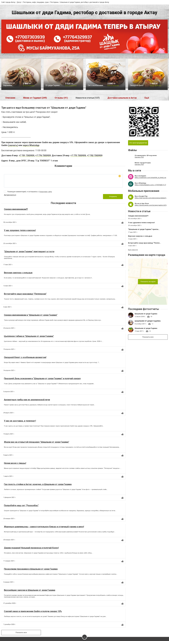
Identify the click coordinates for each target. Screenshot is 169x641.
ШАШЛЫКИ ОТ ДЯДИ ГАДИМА (148, 321)
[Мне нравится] (122, 223)
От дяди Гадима (53, 85)
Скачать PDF (139, 157)
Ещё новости (133, 250)
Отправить (113, 196)
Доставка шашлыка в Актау (122, 98)
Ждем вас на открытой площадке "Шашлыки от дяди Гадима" (36, 442)
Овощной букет (137, 85)
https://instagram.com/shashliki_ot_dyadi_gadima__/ (151, 177)
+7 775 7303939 (78, 155)
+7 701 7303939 (26, 155)
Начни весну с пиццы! (15, 463)
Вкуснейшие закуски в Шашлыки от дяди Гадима (29, 590)
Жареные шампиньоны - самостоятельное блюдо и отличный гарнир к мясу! (44, 526)
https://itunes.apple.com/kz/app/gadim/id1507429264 (151, 205)
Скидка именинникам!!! (16, 209)
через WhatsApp (31, 145)
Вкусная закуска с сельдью (18, 272)
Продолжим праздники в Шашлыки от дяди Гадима (31, 569)
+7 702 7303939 (94, 155)
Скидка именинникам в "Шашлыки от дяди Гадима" (30, 315)
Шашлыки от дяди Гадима (146, 314)
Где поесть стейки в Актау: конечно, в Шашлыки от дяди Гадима (38, 484)
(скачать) (13, 145)
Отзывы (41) (61, 98)
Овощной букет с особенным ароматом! (25, 357)
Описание (10, 98)
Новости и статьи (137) (88, 98)
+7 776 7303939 (43, 155)
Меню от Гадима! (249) (35, 98)
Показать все (21, 632)
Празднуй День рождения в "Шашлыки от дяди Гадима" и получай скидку (42, 378)
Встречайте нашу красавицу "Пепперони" (25, 294)
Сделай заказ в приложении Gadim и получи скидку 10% (33, 611)
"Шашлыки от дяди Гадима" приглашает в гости (29, 251)
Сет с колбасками (95, 85)
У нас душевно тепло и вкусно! (20, 230)
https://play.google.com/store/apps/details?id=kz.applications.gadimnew (151, 198)
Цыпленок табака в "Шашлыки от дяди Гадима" (29, 336)
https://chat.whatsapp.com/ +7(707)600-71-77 (150, 185)
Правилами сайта (45, 192)
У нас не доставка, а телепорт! (20, 421)
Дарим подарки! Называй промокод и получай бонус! (31, 548)
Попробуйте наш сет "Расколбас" (21, 505)
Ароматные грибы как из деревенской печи (27, 399)
